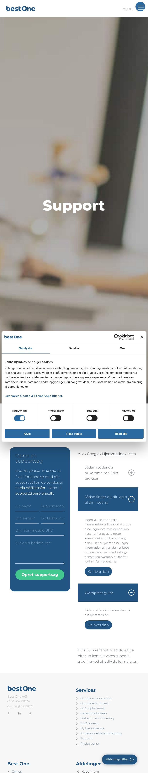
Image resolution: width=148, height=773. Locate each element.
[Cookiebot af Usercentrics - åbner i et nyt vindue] (117, 337)
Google (93, 454)
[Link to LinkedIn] (19, 713)
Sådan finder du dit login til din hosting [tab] (106, 500)
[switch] (55, 418)
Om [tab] (122, 348)
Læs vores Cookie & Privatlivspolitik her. (33, 395)
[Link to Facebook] (8, 713)
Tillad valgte (74, 433)
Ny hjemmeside (92, 728)
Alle (81, 454)
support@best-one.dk (34, 493)
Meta (131, 454)
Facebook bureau (93, 713)
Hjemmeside (113, 454)
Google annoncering (96, 698)
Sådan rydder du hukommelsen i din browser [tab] (101, 473)
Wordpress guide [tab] (99, 593)
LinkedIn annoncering (97, 718)
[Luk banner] (142, 337)
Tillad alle (120, 433)
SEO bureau (89, 723)
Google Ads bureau (94, 703)
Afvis (27, 433)
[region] (108, 547)
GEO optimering (92, 708)
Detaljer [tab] (74, 348)
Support (86, 738)
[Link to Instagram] (30, 713)
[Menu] (140, 10)
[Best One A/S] (22, 8)
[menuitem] (140, 6)
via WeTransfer (33, 488)
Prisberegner (90, 743)
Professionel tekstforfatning (101, 733)
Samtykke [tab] (25, 348)
